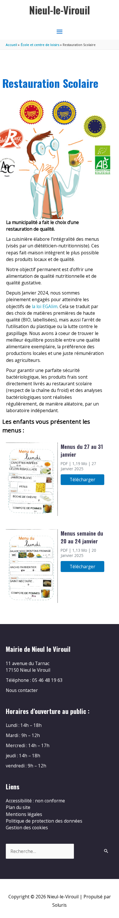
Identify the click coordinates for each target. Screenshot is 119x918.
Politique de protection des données (44, 821)
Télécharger (82, 479)
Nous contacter (22, 690)
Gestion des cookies (27, 827)
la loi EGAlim (44, 306)
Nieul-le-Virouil (59, 10)
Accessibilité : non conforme (35, 800)
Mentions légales (24, 814)
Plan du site (18, 807)
